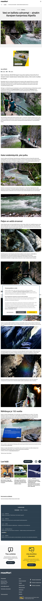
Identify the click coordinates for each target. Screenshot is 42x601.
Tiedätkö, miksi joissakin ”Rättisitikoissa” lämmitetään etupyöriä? (13, 515)
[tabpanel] (21, 525)
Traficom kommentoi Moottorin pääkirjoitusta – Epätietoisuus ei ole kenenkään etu (16, 525)
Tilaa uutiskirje (9, 562)
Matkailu (23, 9)
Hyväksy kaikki (32, 312)
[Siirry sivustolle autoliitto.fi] (21, 598)
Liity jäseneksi (30, 564)
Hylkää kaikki (21, 312)
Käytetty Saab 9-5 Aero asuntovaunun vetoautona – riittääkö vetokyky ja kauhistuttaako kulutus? (18, 530)
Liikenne (20, 592)
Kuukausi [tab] (25, 510)
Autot (20, 578)
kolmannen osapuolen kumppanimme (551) (21, 291)
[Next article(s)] (39, 461)
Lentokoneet (34, 478)
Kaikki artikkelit (27, 461)
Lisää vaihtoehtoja (10, 312)
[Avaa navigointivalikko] (40, 1)
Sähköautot (21, 589)
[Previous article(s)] (36, 461)
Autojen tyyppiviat (22, 581)
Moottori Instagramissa (36, 582)
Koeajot (20, 583)
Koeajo (20, 478)
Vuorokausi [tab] (17, 510)
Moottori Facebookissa (36, 579)
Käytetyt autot (21, 585)
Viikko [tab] (21, 510)
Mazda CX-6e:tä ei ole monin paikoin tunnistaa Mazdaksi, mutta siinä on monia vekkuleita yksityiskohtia (19, 537)
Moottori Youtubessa (36, 585)
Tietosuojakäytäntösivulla (12, 307)
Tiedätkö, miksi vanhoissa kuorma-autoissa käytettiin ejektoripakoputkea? (14, 520)
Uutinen (5, 4)
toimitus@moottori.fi (5, 586)
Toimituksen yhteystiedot (6, 589)
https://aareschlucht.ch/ (13, 450)
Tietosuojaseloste (4, 594)
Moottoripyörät (7, 478)
